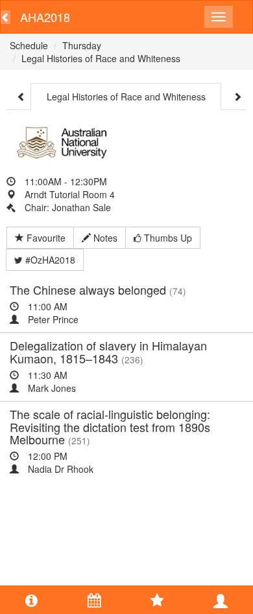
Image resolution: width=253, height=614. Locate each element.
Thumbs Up (166, 237)
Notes (104, 237)
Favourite (45, 237)
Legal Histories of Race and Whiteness (100, 58)
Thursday (81, 45)
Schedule (29, 45)
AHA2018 (45, 16)
